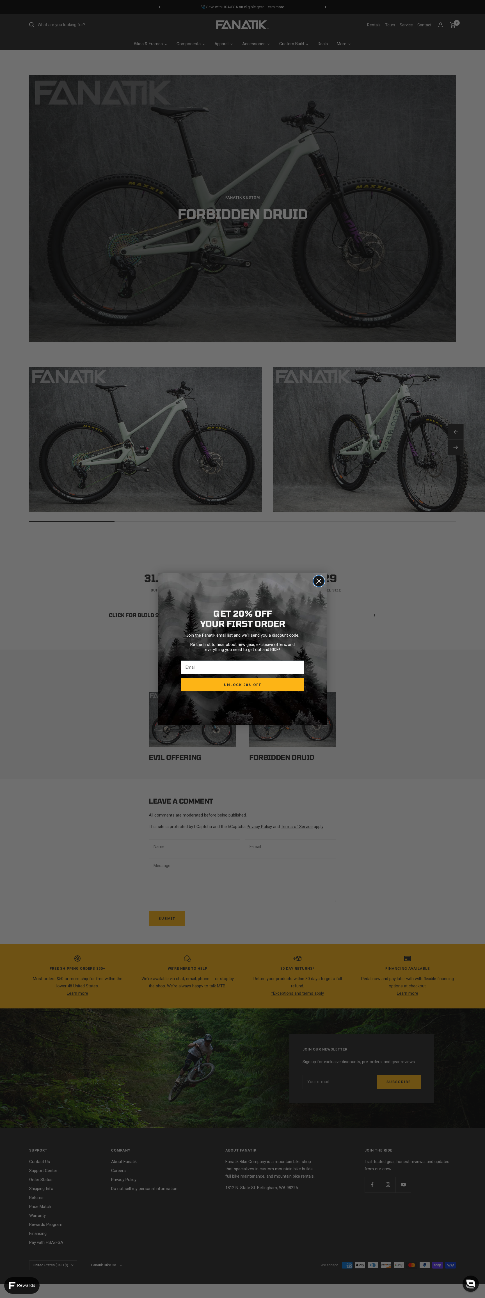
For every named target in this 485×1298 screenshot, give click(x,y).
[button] (471, 1284)
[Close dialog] (318, 581)
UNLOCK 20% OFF (242, 685)
